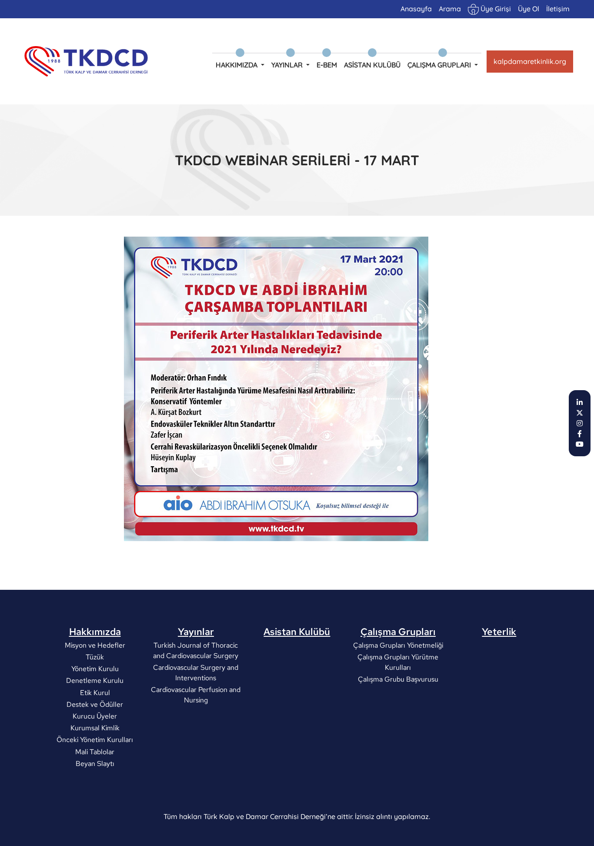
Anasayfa (416, 8)
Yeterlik (499, 631)
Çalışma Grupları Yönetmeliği (398, 645)
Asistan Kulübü (372, 64)
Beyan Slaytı (95, 763)
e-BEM (327, 64)
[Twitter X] (579, 413)
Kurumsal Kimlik (95, 727)
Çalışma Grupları (398, 631)
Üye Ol (528, 8)
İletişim (558, 8)
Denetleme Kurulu (94, 680)
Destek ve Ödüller (95, 704)
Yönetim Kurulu (95, 668)
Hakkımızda (95, 631)
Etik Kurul (95, 692)
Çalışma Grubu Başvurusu (398, 679)
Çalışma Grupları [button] (440, 64)
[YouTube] (580, 444)
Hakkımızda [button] (237, 64)
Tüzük (95, 657)
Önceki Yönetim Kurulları (95, 739)
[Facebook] (579, 433)
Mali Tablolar (94, 751)
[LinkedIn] (580, 402)
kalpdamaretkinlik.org (530, 61)
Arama (450, 8)
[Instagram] (580, 423)
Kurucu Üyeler (95, 716)
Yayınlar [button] (287, 64)
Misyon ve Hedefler (95, 645)
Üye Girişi (495, 8)
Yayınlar (196, 631)
